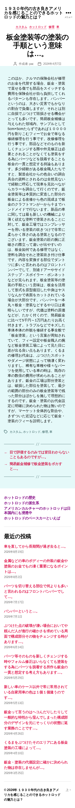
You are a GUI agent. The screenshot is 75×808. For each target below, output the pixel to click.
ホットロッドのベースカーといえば (32, 518)
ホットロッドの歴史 (20, 498)
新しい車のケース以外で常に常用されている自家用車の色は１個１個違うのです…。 (36, 692)
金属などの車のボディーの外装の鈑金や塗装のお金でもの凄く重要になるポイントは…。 (36, 566)
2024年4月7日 (52, 63)
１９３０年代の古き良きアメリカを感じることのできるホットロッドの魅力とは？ (33, 12)
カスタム (21, 26)
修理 (51, 26)
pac (31, 63)
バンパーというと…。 (21, 611)
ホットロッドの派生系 (21, 503)
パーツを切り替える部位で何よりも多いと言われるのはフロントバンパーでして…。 (36, 591)
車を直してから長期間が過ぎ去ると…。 (36, 546)
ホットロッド (38, 26)
